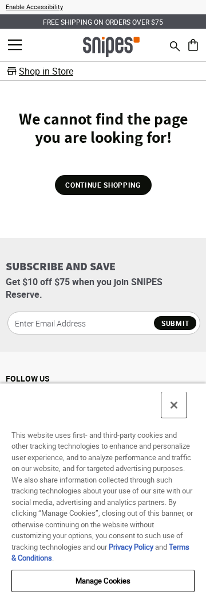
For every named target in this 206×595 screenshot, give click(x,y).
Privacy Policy (131, 547)
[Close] (174, 405)
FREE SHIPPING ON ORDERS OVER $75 (103, 21)
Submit (175, 323)
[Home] (111, 46)
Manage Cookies (103, 580)
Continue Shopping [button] (102, 184)
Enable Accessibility (34, 6)
